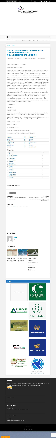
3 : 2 (25, 136)
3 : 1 (25, 137)
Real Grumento (32, 136)
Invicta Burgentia (32, 142)
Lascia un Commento (32, 58)
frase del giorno (9, 419)
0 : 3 (25, 142)
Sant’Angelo (9, 137)
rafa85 (15, 237)
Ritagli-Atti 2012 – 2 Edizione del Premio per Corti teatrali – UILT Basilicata (16, 198)
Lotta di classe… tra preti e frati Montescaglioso (15, 40)
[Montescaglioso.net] (28, 9)
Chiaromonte (10, 139)
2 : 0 (25, 139)
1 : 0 (25, 144)
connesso (14, 207)
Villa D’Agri (9, 144)
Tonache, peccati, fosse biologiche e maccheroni (34, 40)
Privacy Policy (28, 426)
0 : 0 (25, 145)
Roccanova (31, 144)
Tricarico (9, 147)
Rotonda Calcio (10, 145)
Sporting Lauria (10, 140)
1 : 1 (25, 140)
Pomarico (31, 145)
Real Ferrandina (10, 142)
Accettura (9, 136)
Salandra (31, 140)
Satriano (31, 139)
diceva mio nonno (10, 408)
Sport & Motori (12, 193)
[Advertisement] (28, 23)
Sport (13, 45)
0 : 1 (25, 147)
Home (8, 45)
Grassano (31, 137)
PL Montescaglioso (33, 147)
